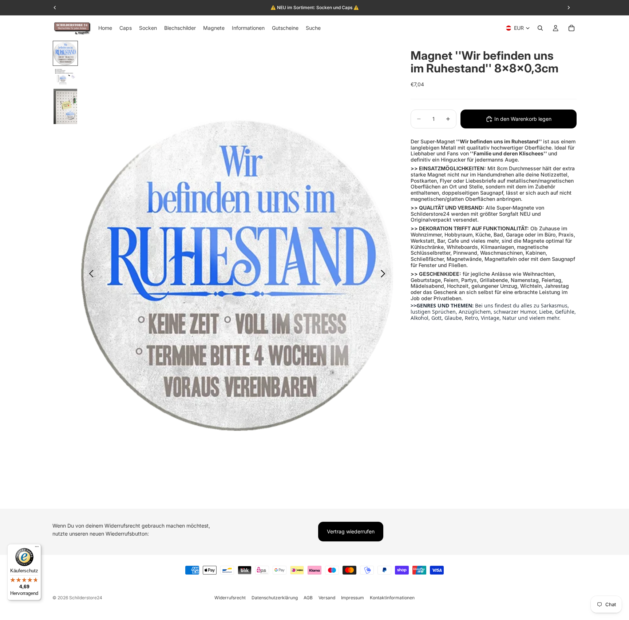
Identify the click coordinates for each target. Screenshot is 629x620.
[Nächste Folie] (385, 275)
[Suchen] (540, 28)
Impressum (352, 597)
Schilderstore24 (85, 597)
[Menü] (36, 548)
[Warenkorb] (571, 28)
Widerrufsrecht (230, 597)
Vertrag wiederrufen (351, 531)
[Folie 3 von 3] (65, 106)
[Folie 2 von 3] (65, 77)
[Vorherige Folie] (89, 275)
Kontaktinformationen (392, 597)
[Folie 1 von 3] (65, 53)
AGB (308, 597)
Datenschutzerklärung (275, 597)
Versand (327, 597)
